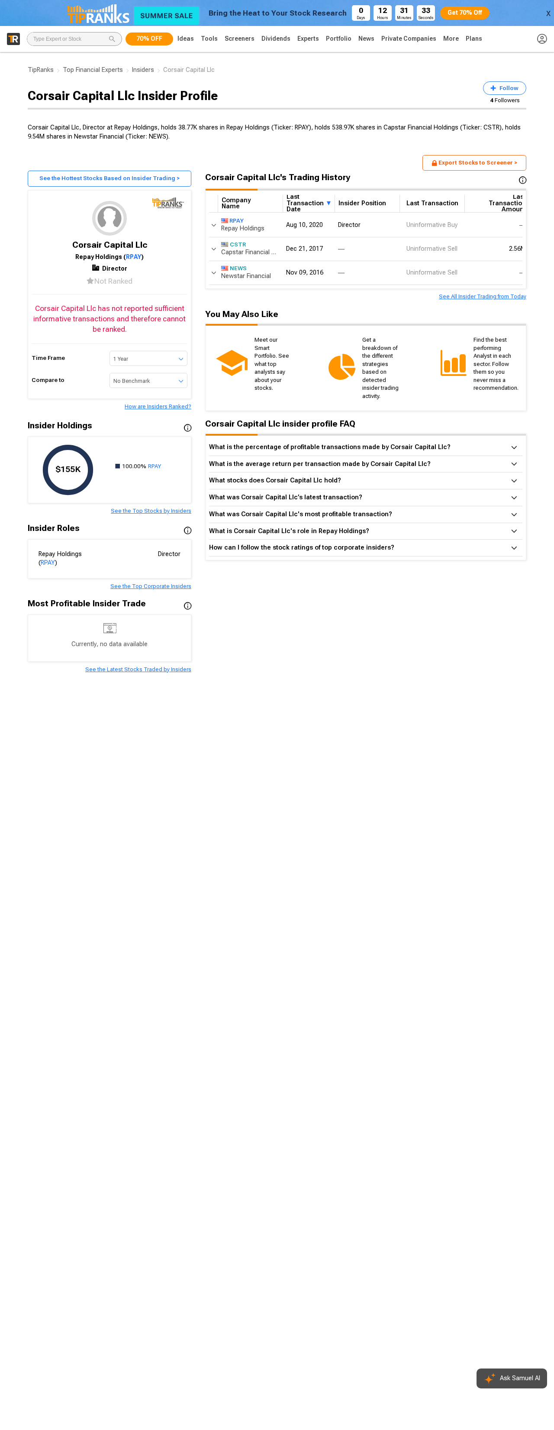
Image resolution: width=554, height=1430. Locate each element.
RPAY (133, 256)
